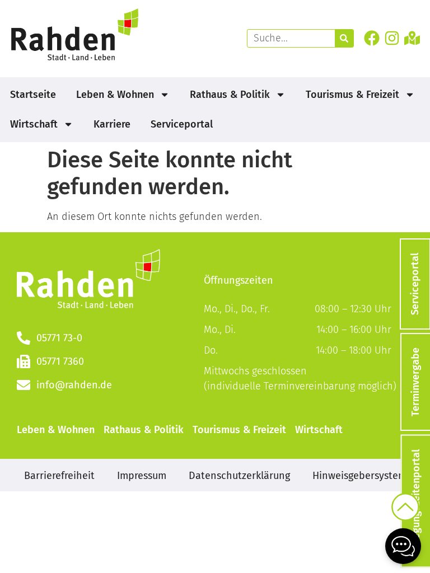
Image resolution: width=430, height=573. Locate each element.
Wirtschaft (34, 124)
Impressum (141, 475)
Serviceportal (182, 124)
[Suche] (344, 38)
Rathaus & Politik (230, 94)
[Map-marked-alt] (412, 38)
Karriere (112, 124)
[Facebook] (371, 38)
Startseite (33, 94)
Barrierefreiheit (59, 475)
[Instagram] (392, 38)
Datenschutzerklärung (239, 475)
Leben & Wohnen (115, 94)
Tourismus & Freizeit (352, 94)
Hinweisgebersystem (359, 475)
